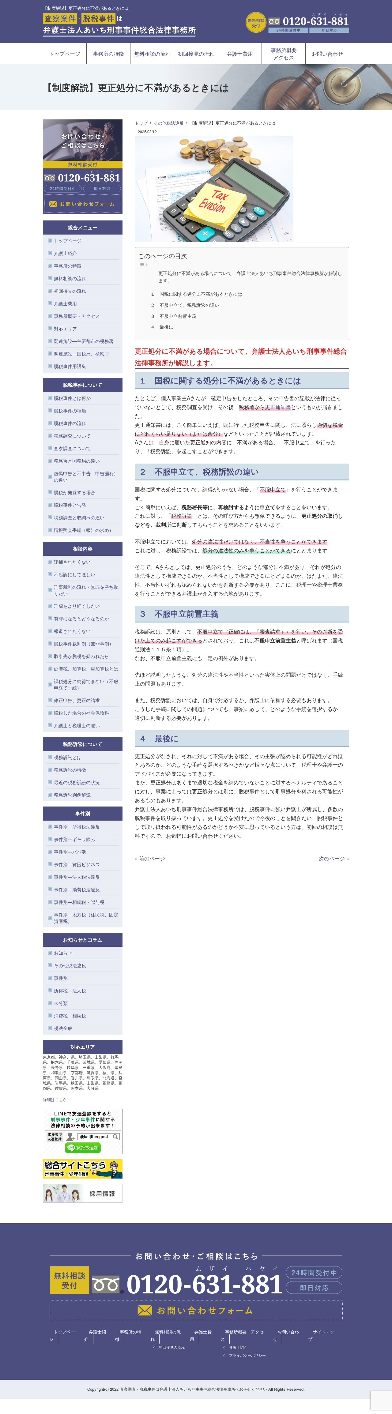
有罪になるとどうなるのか (81, 618)
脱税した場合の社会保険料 (81, 712)
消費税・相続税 (70, 1015)
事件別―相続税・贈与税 (79, 902)
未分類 (61, 1003)
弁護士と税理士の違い (77, 725)
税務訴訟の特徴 (70, 769)
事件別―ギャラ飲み (74, 839)
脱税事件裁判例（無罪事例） (84, 643)
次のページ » (334, 858)
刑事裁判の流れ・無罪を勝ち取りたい (86, 590)
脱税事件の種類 (70, 410)
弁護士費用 (240, 53)
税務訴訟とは (67, 757)
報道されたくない (72, 631)
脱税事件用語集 (70, 366)
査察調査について (72, 448)
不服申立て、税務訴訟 (195, 471)
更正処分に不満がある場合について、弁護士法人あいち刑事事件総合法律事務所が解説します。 (250, 276)
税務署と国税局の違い (77, 460)
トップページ (64, 53)
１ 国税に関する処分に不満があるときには (196, 293)
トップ (141, 123)
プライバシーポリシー (247, 1355)
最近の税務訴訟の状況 (77, 782)
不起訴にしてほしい (74, 574)
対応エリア (65, 328)
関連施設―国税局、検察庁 (81, 353)
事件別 (61, 978)
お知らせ (63, 953)
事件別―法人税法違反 (77, 877)
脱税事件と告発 (70, 505)
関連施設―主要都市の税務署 (84, 341)
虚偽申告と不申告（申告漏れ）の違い (86, 476)
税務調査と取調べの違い (79, 517)
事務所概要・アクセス (77, 316)
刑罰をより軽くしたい (77, 606)
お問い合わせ (327, 53)
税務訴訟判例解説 (72, 795)
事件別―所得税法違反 (77, 826)
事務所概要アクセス (284, 53)
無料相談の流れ (152, 53)
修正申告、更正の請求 (77, 700)
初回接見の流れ (196, 53)
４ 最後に (161, 326)
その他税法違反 (169, 123)
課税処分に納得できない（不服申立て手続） (86, 684)
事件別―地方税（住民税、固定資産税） (86, 917)
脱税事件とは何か (72, 398)
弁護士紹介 (65, 253)
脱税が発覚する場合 (74, 492)
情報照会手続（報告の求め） (84, 530)
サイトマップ (321, 1335)
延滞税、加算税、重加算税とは (86, 668)
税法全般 (63, 1028)
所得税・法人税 (70, 990)
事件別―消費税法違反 (77, 889)
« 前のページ (150, 858)
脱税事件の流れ (70, 423)
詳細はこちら (55, 1099)
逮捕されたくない (72, 561)
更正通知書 (278, 407)
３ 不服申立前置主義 (173, 315)
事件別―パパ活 (70, 851)
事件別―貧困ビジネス (77, 864)
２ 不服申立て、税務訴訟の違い (184, 304)
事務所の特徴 (108, 53)
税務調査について (72, 435)
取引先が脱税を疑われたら (81, 656)
